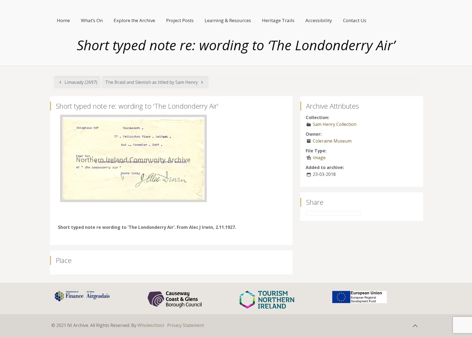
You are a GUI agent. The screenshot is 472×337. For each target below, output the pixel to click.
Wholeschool (150, 325)
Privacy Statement (185, 325)
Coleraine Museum (332, 141)
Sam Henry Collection (334, 124)
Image (319, 158)
